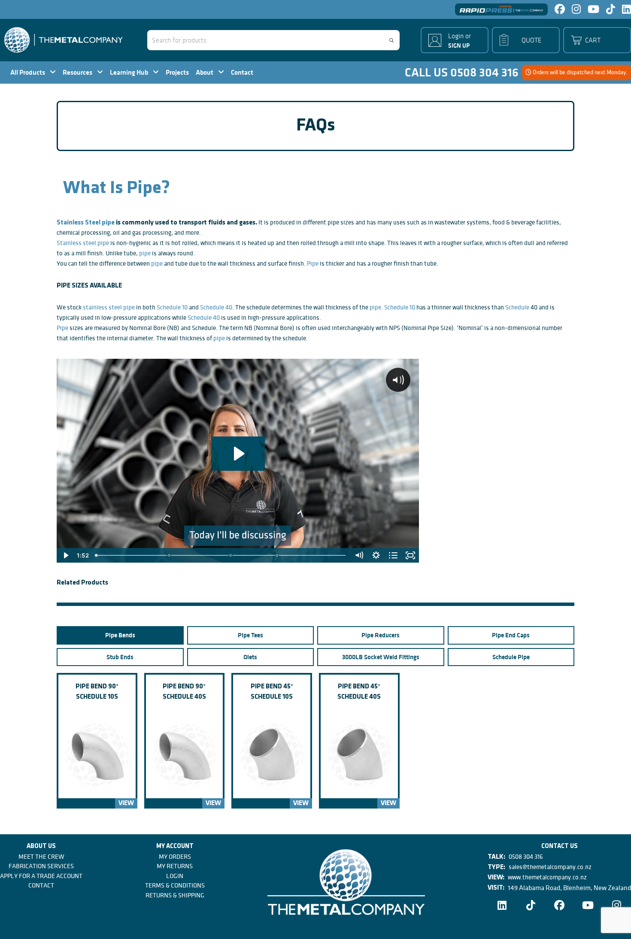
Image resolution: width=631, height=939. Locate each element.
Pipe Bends (120, 635)
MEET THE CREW (41, 856)
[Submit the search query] (391, 40)
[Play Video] (65, 555)
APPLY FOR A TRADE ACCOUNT (41, 875)
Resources (78, 72)
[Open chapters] (393, 555)
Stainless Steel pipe (86, 222)
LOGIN (174, 875)
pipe (145, 253)
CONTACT (41, 885)
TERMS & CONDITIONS (175, 885)
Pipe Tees (250, 635)
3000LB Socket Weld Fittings (380, 657)
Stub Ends (119, 657)
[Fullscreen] (410, 555)
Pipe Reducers (380, 635)
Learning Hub (129, 72)
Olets (250, 657)
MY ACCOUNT (175, 846)
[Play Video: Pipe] (238, 453)
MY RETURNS (175, 866)
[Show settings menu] (376, 555)
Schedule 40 (216, 307)
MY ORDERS (175, 856)
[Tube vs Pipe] (169, 555)
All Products (28, 72)
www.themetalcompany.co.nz (547, 877)
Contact (242, 72)
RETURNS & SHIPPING (175, 895)
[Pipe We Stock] (277, 555)
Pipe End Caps (511, 635)
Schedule (518, 307)
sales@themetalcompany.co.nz (550, 866)
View (126, 803)
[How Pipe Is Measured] (231, 555)
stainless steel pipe (109, 307)
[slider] (221, 555)
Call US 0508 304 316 (462, 72)
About (205, 72)
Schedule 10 (172, 307)
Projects (177, 72)
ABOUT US (41, 846)
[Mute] (358, 555)
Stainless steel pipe (83, 242)
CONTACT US (559, 846)
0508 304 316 (526, 856)
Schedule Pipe (511, 657)
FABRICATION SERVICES (41, 866)
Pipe (313, 263)
